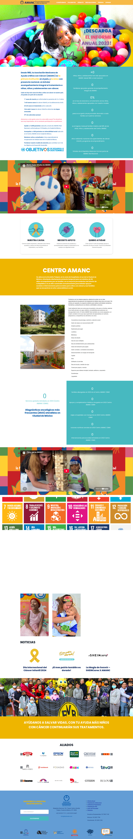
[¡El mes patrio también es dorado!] (66, 655)
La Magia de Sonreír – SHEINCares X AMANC (98, 669)
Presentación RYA (92, 806)
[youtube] (66, 820)
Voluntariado (90, 820)
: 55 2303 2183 (98, 820)
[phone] (66, 823)
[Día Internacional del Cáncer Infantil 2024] (35, 655)
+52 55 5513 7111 (61, 813)
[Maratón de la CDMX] (66, 36)
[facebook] (53, 820)
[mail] (80, 820)
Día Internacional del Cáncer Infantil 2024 (35, 669)
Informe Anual (91, 801)
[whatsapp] (76, 820)
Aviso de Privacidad (92, 808)
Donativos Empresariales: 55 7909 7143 (98, 814)
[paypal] (73, 820)
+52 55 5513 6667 (72, 813)
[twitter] (56, 820)
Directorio (90, 810)
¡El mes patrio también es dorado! (66, 669)
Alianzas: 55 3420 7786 (93, 817)
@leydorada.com (67, 816)
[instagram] (60, 820)
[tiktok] (63, 820)
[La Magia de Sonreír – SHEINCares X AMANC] (98, 655)
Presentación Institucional (94, 803)
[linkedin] (70, 820)
